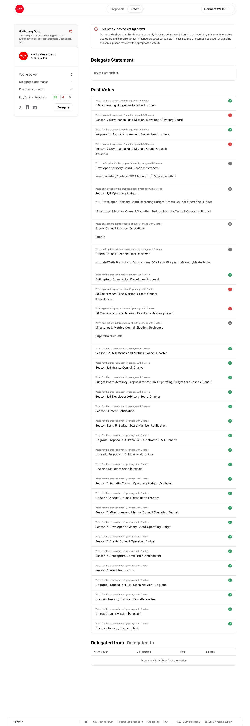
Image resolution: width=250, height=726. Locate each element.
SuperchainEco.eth (108, 336)
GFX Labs (158, 262)
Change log (153, 721)
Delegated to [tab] (140, 642)
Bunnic (100, 237)
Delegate (63, 107)
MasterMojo (201, 262)
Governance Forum (103, 721)
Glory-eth (172, 262)
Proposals (117, 9)
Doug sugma (141, 262)
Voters (135, 9)
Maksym (186, 262)
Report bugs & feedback (130, 721)
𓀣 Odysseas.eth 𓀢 (163, 176)
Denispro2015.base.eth (132, 176)
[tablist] (122, 642)
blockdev (108, 176)
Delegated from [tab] (107, 642)
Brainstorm (123, 262)
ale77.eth (108, 262)
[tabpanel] (163, 657)
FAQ (165, 721)
